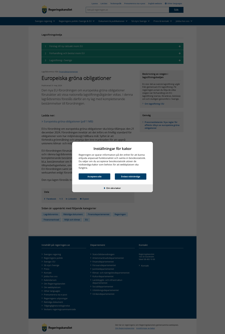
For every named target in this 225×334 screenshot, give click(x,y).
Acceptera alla (94, 176)
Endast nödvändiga (130, 176)
